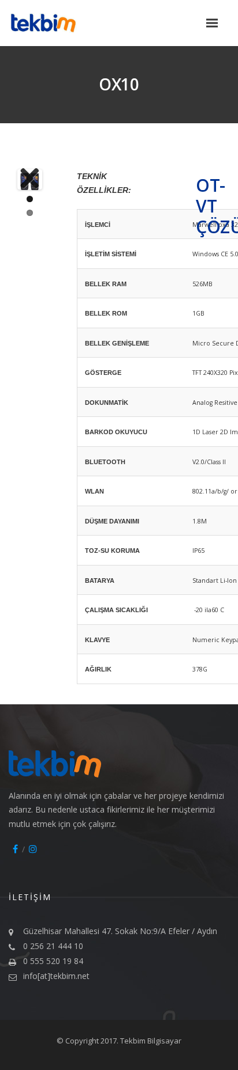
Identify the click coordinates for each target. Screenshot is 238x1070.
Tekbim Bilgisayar (150, 1040)
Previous (37, 179)
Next (22, 179)
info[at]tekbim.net (56, 975)
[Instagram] (33, 848)
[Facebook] (15, 848)
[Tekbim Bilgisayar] (55, 23)
